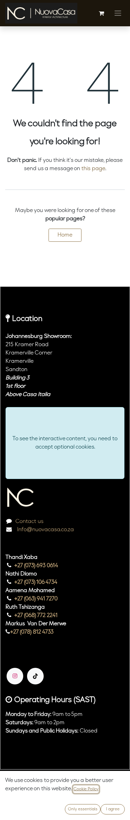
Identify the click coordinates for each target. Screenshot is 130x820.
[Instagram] (15, 676)
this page (93, 169)
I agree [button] (113, 809)
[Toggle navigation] (118, 13)
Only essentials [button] (82, 809)
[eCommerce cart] (101, 13)
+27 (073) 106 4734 (35, 582)
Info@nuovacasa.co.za (45, 530)
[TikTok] (35, 676)
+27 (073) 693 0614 (36, 566)
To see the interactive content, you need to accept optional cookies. (65, 443)
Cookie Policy (85, 789)
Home (65, 235)
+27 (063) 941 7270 (36, 599)
